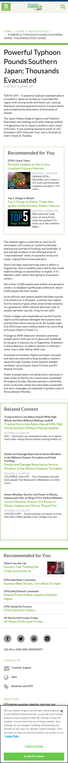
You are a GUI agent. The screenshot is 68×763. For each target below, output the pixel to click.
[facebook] (7, 638)
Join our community (29, 649)
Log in (8, 649)
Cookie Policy (12, 736)
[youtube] (34, 638)
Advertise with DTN (22, 686)
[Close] (62, 711)
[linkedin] (47, 638)
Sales (14, 677)
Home (8, 31)
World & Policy (39, 31)
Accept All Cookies (34, 756)
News (20, 31)
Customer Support (21, 667)
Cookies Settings (34, 746)
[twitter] (21, 638)
